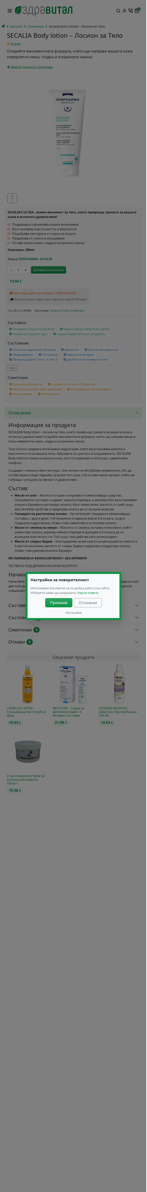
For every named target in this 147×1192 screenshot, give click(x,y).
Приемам (59, 602)
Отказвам (88, 602)
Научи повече (87, 593)
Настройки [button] (73, 613)
